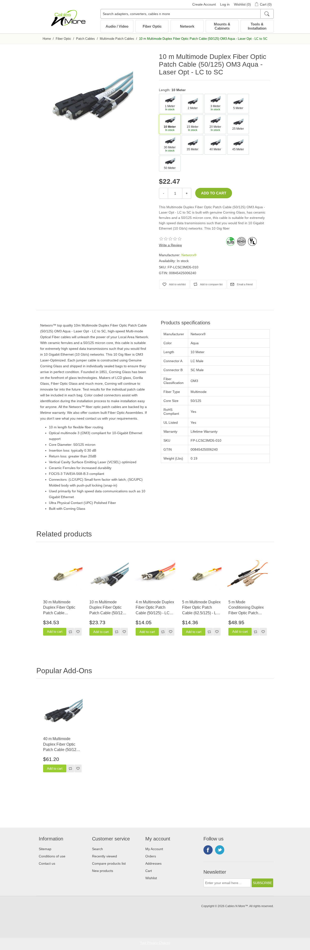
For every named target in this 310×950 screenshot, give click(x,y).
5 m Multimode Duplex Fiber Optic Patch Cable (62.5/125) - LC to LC (201, 608)
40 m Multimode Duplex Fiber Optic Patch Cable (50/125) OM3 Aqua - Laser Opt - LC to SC (62, 744)
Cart (148, 871)
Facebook (208, 849)
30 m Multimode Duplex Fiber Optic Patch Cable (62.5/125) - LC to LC (61, 608)
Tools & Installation (257, 26)
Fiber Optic (152, 26)
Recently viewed (104, 856)
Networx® (188, 255)
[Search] (266, 13)
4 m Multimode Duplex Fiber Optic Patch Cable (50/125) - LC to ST (155, 608)
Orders (150, 856)
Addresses (153, 863)
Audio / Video (117, 26)
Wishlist (151, 878)
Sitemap (45, 849)
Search (97, 849)
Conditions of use (52, 856)
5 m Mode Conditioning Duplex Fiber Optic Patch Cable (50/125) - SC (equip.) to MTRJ (246, 608)
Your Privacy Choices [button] (155, 943)
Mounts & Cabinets (222, 26)
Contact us (47, 863)
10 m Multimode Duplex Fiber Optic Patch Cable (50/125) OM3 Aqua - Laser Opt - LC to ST (108, 608)
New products (102, 871)
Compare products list (109, 863)
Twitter (219, 849)
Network (187, 26)
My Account (154, 849)
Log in (225, 4)
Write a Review (170, 245)
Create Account (204, 4)
